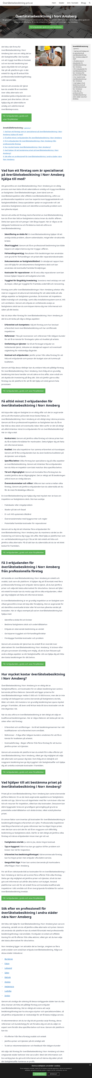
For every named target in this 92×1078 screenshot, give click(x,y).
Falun (7, 963)
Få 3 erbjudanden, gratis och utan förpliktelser (46, 27)
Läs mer (65, 1070)
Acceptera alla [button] (39, 1074)
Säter (7, 972)
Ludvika (8, 991)
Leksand (8, 968)
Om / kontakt (72, 3)
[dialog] (46, 1070)
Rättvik (8, 977)
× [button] (90, 1065)
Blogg (83, 3)
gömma (27, 128)
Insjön (7, 995)
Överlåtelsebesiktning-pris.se (18, 2)
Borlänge (9, 959)
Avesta (8, 982)
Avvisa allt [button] (53, 1074)
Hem (54, 3)
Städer (61, 3)
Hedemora (9, 986)
